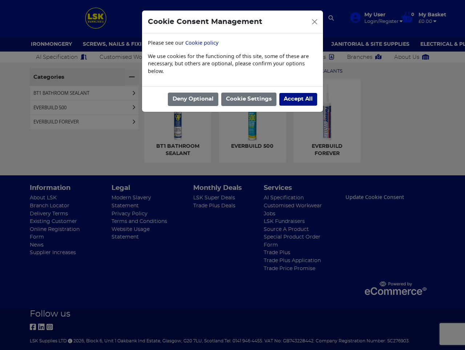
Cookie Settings (249, 99)
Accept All (298, 99)
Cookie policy (201, 42)
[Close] (314, 21)
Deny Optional (193, 99)
